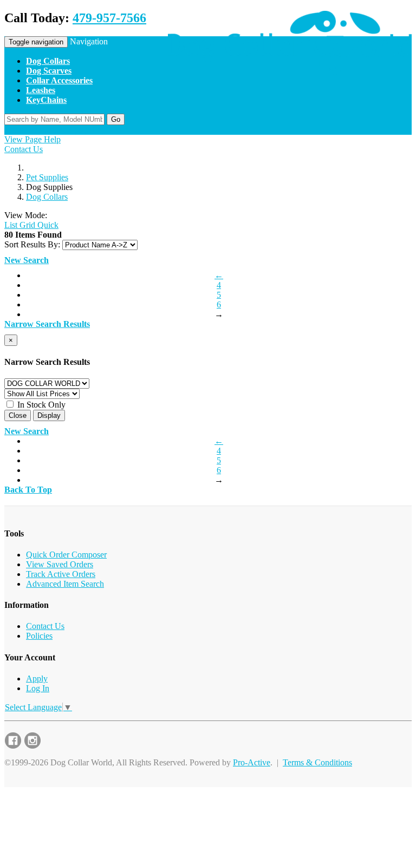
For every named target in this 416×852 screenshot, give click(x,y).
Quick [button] (46, 225)
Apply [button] (78, 129)
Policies (39, 635)
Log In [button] (103, 129)
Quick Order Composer (66, 554)
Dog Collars (47, 196)
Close (18, 415)
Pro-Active (251, 762)
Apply (37, 678)
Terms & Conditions (317, 762)
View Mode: (25, 215)
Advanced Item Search (65, 583)
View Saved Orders (59, 564)
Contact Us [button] (47, 129)
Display (49, 415)
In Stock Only (40, 404)
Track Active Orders (60, 574)
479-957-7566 (109, 18)
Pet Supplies (47, 177)
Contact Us (23, 149)
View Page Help (32, 139)
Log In (37, 688)
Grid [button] (26, 225)
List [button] (10, 225)
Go (115, 119)
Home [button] (14, 129)
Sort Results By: (32, 244)
